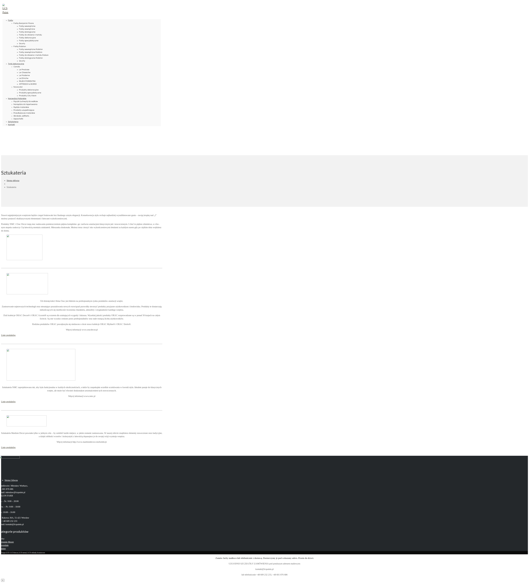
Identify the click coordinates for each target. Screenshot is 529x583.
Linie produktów (8, 335)
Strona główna (13, 180)
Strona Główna (11, 480)
